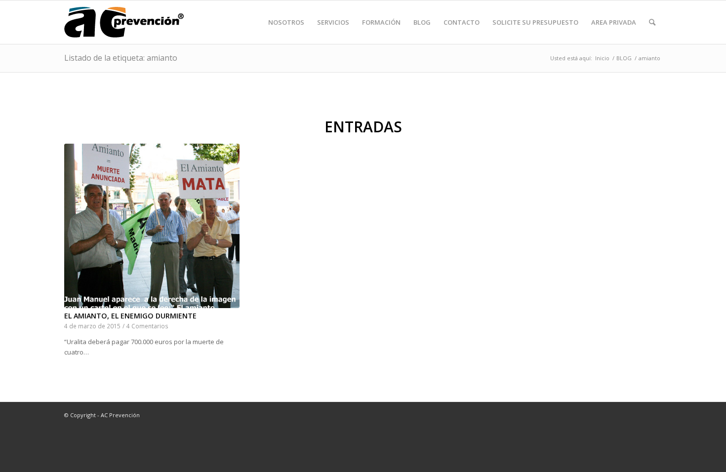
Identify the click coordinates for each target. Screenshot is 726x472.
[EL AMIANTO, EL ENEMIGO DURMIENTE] (152, 226)
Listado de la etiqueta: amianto (120, 57)
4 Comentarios (147, 326)
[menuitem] (286, 22)
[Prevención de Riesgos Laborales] (124, 22)
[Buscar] (652, 22)
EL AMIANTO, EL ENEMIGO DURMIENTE (130, 315)
